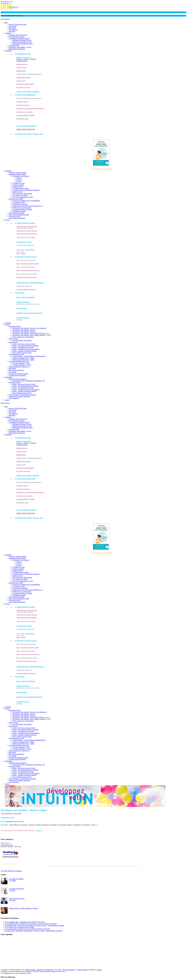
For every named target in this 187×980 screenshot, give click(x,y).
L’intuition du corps (18, 183)
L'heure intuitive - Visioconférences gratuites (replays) (29, 356)
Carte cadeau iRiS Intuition (17, 218)
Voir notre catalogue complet (17, 172)
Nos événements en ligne (16, 354)
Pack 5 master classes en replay (22, 352)
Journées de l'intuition (30, 283)
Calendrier (8, 323)
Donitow (99, 970)
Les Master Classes (14, 382)
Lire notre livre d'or (25, 129)
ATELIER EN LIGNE (24, 242)
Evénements (8, 377)
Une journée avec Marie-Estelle (25, 84)
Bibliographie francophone (17, 49)
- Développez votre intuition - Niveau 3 (26, 233)
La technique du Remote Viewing (19, 38)
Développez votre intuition (23, 57)
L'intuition (8, 33)
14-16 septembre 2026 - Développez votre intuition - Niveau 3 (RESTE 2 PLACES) (31, 924)
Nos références (13, 29)
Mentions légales (30, 970)
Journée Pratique (21, 61)
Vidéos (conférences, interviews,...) (19, 366)
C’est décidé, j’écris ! (18, 202)
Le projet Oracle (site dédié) (17, 375)
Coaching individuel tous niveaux (19, 361)
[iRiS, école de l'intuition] (9, 9)
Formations (8, 50)
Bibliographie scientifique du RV (22, 43)
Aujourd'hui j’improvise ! (20, 204)
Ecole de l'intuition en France (17, 24)
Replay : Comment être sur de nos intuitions (25, 349)
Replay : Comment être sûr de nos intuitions (28, 270)
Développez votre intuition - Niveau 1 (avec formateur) (29, 328)
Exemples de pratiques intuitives (29, 313)
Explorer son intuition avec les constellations (28, 98)
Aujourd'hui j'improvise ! (23, 105)
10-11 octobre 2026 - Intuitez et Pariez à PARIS (19, 927)
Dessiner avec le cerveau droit (24, 112)
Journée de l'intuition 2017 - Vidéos (23, 359)
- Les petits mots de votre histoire (25, 245)
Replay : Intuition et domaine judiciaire (26, 274)
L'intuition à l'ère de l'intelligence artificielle (28, 74)
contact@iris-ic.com (7, 1)
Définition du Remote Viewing (21, 40)
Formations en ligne (15, 326)
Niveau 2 (26, 59)
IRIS (6, 22)
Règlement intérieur (69, 970)
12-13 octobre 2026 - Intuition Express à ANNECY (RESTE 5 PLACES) (27, 929)
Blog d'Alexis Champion (25, 297)
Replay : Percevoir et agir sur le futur (26, 260)
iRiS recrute (12, 28)
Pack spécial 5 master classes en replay (26, 277)
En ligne (7, 220)
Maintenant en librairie (101, 169)
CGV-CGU (58, 970)
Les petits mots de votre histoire (22, 340)
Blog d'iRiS (12, 368)
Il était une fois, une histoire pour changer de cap (29, 108)
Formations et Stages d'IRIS (17, 174)
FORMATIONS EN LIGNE (25, 223)
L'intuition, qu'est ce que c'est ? (18, 35)
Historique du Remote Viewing (22, 42)
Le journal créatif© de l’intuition (22, 209)
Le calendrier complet (26, 126)
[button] (5, 19)
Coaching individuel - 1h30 (20, 363)
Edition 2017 (28, 286)
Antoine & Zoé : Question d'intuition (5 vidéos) (23, 908)
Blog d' (20, 293)
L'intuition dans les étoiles (23, 77)
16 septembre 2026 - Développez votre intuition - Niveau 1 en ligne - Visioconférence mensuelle (34, 925)
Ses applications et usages (16, 36)
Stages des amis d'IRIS (26, 95)
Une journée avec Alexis (23, 87)
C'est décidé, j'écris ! (22, 101)
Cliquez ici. (39, 830)
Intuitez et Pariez (21, 80)
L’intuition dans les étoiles (20, 188)
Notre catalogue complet (27, 91)
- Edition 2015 (20, 286)
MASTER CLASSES (26, 257)
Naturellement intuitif (22, 118)
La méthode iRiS (14, 45)
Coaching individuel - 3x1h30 (21, 365)
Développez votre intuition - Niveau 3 (24, 331)
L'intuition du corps (21, 64)
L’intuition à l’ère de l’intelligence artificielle (26, 190)
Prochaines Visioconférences (17, 379)
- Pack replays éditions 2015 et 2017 (26, 289)
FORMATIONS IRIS (23, 54)
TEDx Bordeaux (14, 398)
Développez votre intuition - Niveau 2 (24, 330)
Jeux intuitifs (21, 308)
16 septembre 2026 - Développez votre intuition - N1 (28, 381)
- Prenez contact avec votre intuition (25, 237)
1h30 (17, 253)
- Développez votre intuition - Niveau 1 (26, 226)
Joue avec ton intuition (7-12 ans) (22, 197)
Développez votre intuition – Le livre (20, 47)
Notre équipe (13, 26)
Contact (7, 400)
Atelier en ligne (13, 338)
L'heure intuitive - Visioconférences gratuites (22, 395)
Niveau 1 (19, 59)
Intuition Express (21, 71)
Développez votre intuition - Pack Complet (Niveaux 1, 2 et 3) (31, 335)
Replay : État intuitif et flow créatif (25, 267)
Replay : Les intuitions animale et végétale (27, 263)
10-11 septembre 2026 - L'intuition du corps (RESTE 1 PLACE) (24, 922)
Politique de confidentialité (45, 970)
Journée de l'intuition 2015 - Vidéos (23, 358)
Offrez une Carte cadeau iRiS (29, 134)
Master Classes (13, 342)
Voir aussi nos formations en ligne (19, 214)
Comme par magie (21, 67)
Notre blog (12, 31)
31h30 (23, 253)
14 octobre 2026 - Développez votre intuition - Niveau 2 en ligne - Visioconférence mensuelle (33, 931)
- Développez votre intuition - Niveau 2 (26, 230)
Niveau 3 (33, 59)
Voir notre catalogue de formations (11, 871)
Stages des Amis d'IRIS (16, 199)
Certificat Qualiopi (82, 970)
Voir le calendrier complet (16, 213)
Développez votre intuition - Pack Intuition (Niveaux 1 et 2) (30, 333)
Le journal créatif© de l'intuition (25, 115)
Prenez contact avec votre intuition (23, 337)
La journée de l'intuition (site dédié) (19, 396)
